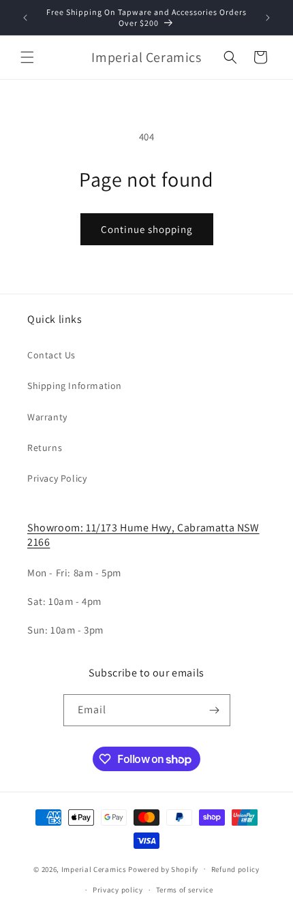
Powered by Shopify (163, 868)
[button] (27, 57)
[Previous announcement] (25, 18)
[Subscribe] (215, 710)
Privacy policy (118, 889)
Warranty (47, 417)
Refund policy (235, 869)
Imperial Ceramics (94, 868)
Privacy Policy (57, 478)
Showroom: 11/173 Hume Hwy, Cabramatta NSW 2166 (143, 534)
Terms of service (184, 889)
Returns (44, 447)
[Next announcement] (268, 18)
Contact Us (51, 355)
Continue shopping (147, 229)
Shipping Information (74, 385)
